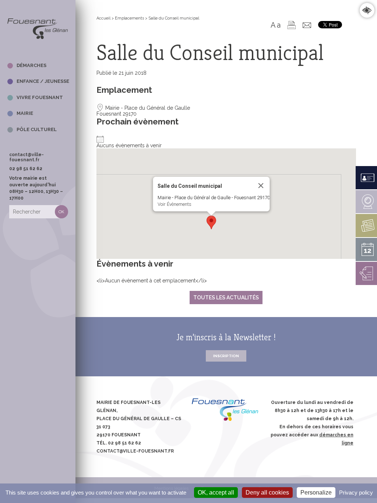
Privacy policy (356, 492)
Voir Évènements (174, 204)
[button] (211, 222)
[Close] (261, 185)
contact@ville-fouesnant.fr (26, 157)
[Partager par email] (307, 25)
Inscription (226, 356)
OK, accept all (216, 492)
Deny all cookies (267, 492)
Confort (366, 10)
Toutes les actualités (226, 297)
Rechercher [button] (61, 211)
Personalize (316, 492)
